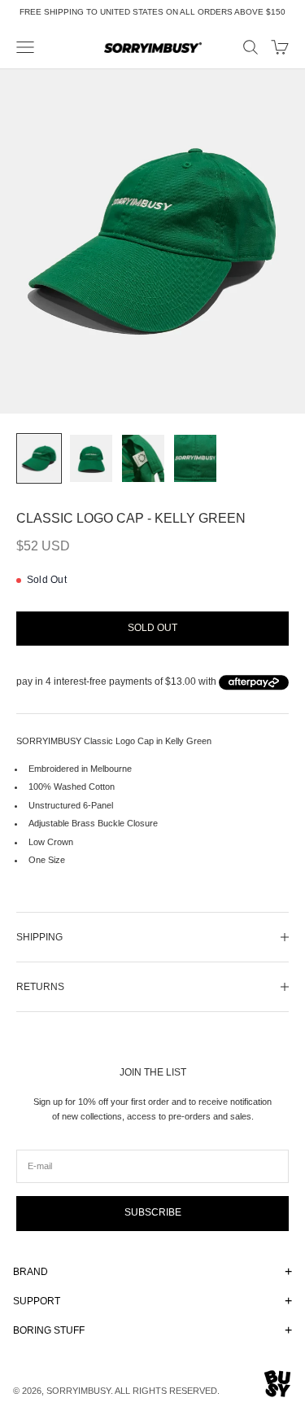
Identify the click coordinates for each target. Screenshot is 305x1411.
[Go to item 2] (91, 458)
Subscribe (152, 1212)
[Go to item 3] (143, 458)
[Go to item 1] (39, 458)
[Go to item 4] (195, 458)
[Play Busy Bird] (278, 1383)
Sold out (152, 627)
